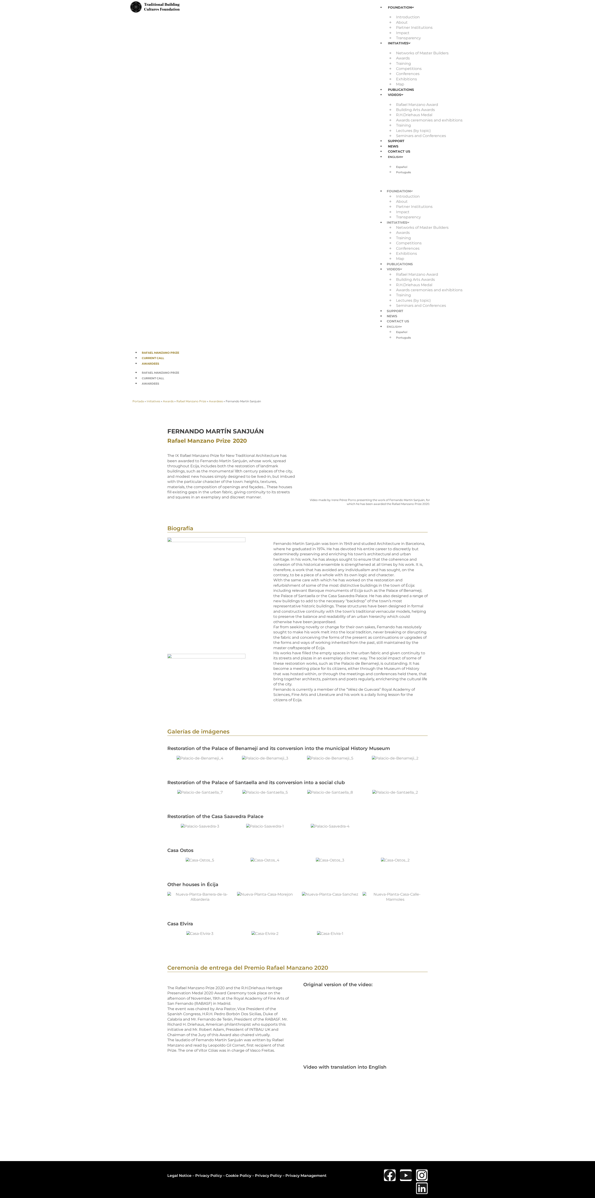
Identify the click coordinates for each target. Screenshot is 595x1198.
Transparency (408, 38)
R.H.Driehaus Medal (414, 115)
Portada (138, 401)
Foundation (400, 7)
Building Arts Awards (415, 110)
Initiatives (398, 43)
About (402, 22)
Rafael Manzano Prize (160, 352)
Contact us (399, 151)
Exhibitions (406, 79)
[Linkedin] (422, 1188)
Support (396, 141)
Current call (153, 358)
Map (400, 84)
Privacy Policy (208, 1175)
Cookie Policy (238, 1175)
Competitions (409, 68)
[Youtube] (406, 1175)
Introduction (408, 17)
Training (403, 63)
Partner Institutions (414, 27)
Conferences (408, 74)
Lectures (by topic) (413, 130)
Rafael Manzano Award (417, 104)
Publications (401, 90)
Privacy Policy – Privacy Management (291, 1175)
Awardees (150, 363)
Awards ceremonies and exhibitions (429, 120)
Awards (403, 58)
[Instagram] (422, 1175)
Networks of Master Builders (422, 53)
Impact (403, 33)
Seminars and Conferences (421, 136)
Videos (394, 95)
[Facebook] (390, 1175)
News (393, 146)
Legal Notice (179, 1175)
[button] (420, 181)
